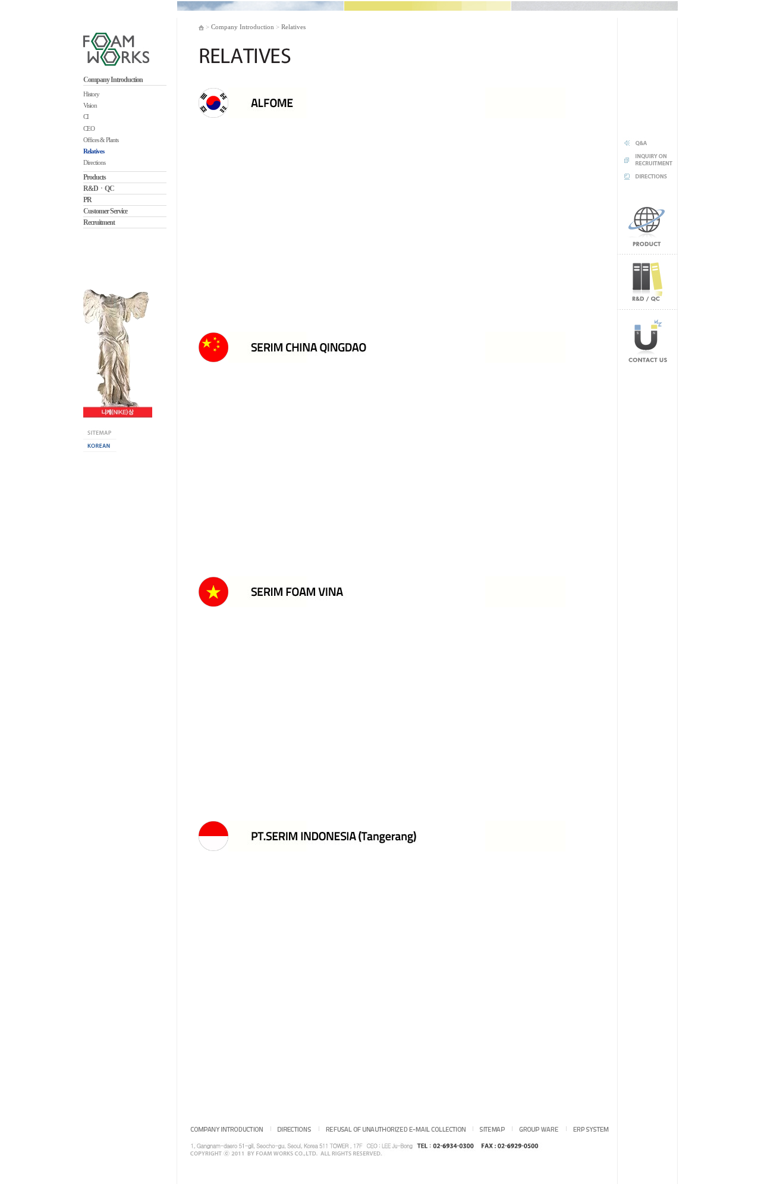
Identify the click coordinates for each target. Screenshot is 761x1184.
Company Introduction (113, 80)
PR (87, 200)
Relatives (293, 26)
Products (94, 177)
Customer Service (105, 211)
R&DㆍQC (98, 188)
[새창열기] (117, 353)
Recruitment (99, 222)
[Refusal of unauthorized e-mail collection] (396, 1129)
